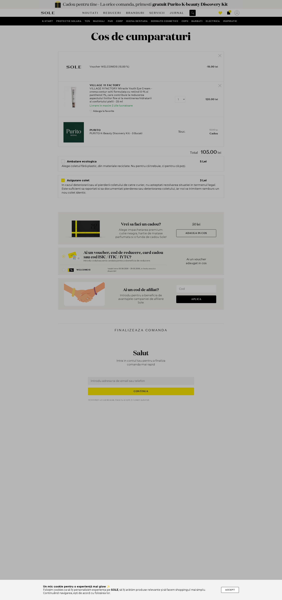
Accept (230, 589)
